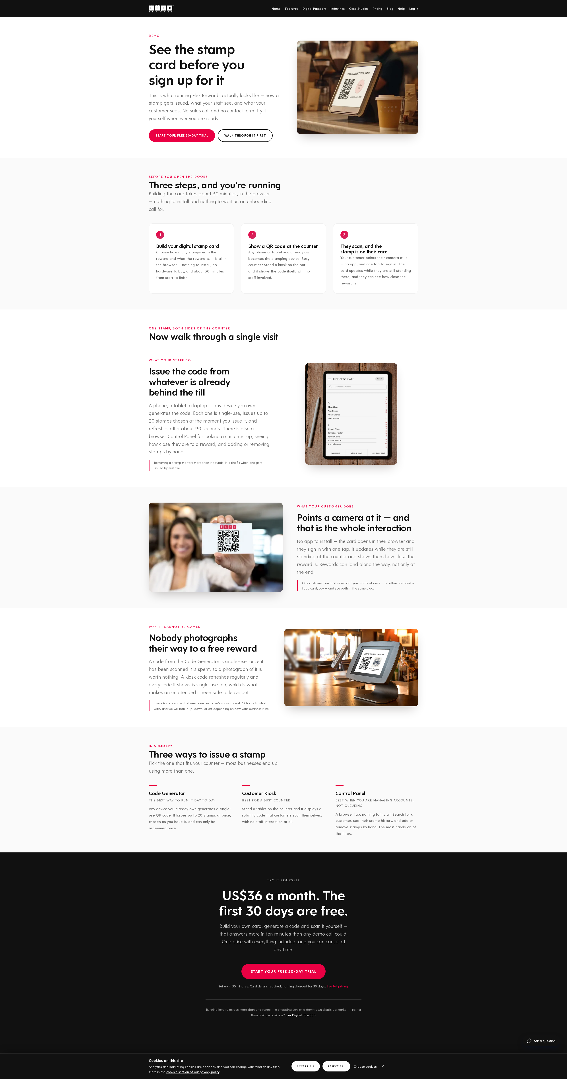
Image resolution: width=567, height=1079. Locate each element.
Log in (413, 8)
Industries (337, 8)
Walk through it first (245, 135)
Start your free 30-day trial (181, 135)
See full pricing (337, 986)
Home (276, 8)
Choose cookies (365, 1066)
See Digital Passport (301, 1015)
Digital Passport (314, 8)
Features (291, 8)
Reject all (336, 1066)
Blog (390, 8)
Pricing (377, 8)
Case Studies (358, 8)
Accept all (306, 1066)
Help (401, 8)
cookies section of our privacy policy (192, 1072)
